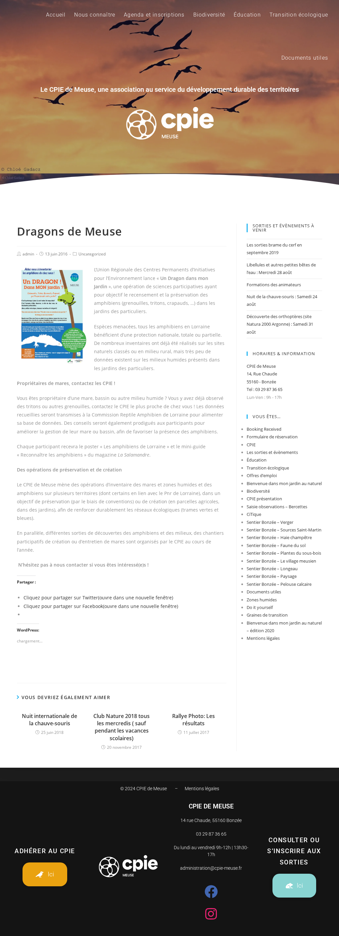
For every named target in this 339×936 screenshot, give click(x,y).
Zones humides (262, 600)
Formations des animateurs (274, 285)
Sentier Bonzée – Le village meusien (281, 561)
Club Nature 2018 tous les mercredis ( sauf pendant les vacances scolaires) (121, 727)
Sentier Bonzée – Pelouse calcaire (279, 584)
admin (28, 254)
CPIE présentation (264, 499)
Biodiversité (258, 491)
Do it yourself (260, 607)
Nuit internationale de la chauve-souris (49, 719)
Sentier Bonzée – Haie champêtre (279, 537)
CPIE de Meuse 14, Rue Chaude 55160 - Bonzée (262, 374)
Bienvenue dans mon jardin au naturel (284, 483)
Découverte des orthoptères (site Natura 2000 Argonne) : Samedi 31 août (280, 324)
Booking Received (264, 429)
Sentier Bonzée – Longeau (272, 569)
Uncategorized (92, 254)
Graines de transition (267, 615)
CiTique (254, 514)
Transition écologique (268, 468)
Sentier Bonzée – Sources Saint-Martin (284, 530)
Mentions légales (263, 638)
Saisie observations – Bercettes (277, 507)
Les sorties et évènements (272, 452)
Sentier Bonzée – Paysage (272, 576)
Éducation (256, 460)
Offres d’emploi (262, 475)
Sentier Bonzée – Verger (270, 522)
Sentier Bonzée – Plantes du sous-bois (284, 553)
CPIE (251, 445)
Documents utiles (264, 592)
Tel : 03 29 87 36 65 (264, 389)
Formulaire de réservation (272, 437)
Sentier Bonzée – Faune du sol (276, 545)
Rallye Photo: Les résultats (193, 719)
